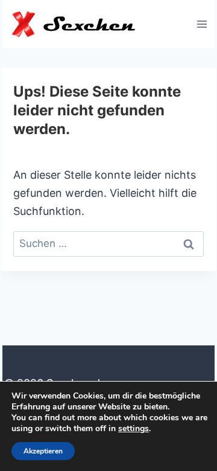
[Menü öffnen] (201, 23)
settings (133, 428)
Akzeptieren (43, 451)
